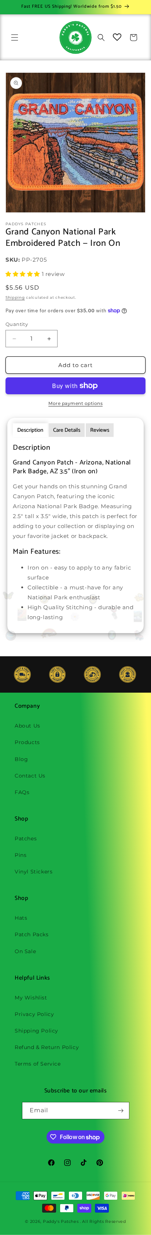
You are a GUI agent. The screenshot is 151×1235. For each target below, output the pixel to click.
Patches (26, 838)
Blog (21, 759)
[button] (15, 37)
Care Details (66, 430)
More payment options (75, 403)
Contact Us (30, 775)
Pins (20, 855)
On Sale (25, 951)
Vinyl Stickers (33, 871)
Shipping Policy (36, 1030)
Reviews (99, 430)
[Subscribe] (121, 1110)
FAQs (22, 792)
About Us (27, 725)
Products (27, 742)
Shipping (15, 297)
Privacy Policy (34, 1014)
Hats (21, 918)
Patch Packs (32, 934)
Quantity (16, 324)
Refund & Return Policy (47, 1047)
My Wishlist (31, 997)
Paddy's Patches (61, 1221)
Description (30, 430)
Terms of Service (38, 1063)
